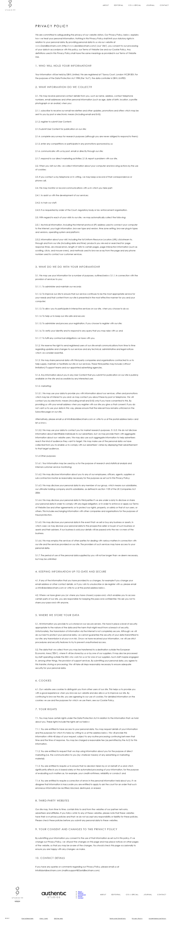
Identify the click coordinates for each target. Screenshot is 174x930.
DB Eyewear (58, 921)
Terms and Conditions (118, 921)
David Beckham (27, 921)
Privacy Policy (137, 921)
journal (150, 8)
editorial (118, 8)
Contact (164, 8)
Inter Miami (44, 921)
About (106, 8)
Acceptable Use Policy (157, 921)
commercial (134, 8)
